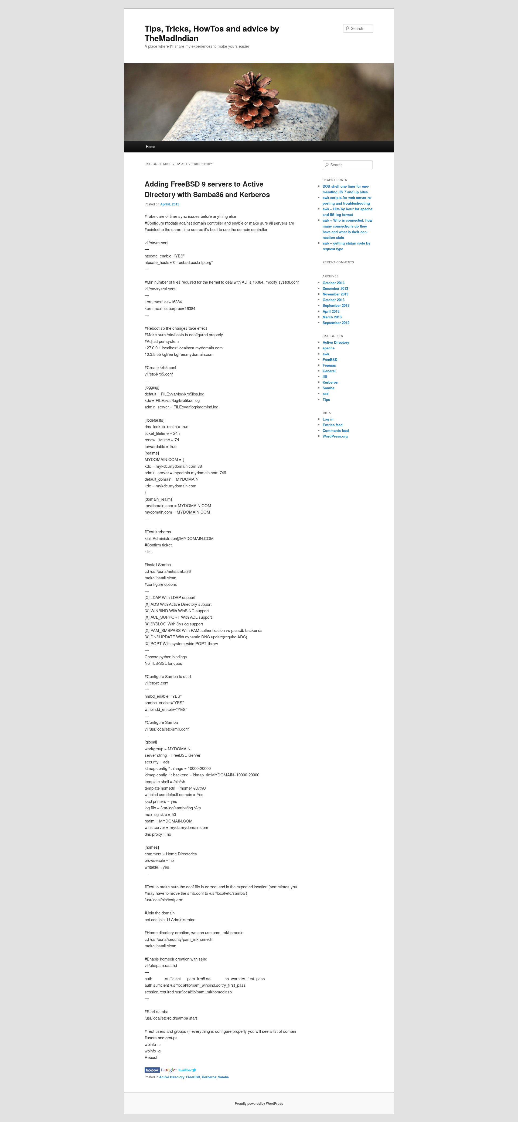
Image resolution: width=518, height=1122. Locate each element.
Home (150, 146)
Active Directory (172, 1077)
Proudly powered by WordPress (259, 1103)
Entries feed (333, 424)
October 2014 (334, 282)
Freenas (329, 365)
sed (326, 393)
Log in (328, 419)
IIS (325, 376)
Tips (326, 399)
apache (329, 347)
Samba (223, 1077)
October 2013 (334, 299)
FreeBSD (193, 1077)
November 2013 (335, 294)
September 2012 (336, 322)
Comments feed (336, 430)
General (329, 370)
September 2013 (336, 305)
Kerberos (209, 1077)
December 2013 (335, 288)
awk (326, 353)
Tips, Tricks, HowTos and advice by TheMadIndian (212, 33)
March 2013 (332, 316)
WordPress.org (335, 436)
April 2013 (331, 311)
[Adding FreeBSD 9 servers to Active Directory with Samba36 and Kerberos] (152, 1071)
